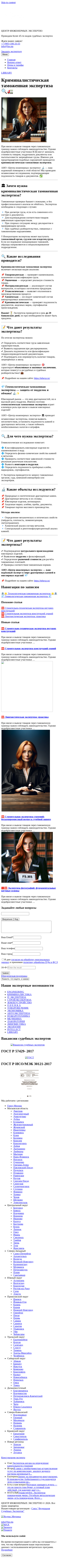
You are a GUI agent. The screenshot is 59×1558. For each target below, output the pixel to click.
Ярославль (18, 1248)
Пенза (16, 1315)
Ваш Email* (7, 937)
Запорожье (18, 1447)
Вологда (17, 1259)
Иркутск (17, 1366)
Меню (5, 54)
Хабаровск (18, 1401)
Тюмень (17, 1350)
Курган (17, 1342)
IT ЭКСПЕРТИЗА (16, 997)
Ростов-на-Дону (21, 1288)
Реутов (16, 1178)
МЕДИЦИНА (14, 1018)
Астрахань (18, 1280)
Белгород (18, 1208)
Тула (15, 1245)
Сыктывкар (19, 1275)
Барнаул (17, 1364)
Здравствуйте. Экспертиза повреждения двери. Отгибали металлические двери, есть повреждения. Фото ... (31, 1495)
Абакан (17, 1361)
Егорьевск (18, 1122)
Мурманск (18, 1267)
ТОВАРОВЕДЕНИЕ (18, 1008)
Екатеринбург (20, 1339)
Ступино (18, 1189)
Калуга (17, 1221)
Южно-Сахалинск (22, 1407)
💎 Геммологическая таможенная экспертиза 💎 (26, 596)
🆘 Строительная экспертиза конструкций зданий (27, 613)
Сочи (16, 1291)
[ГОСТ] (29, 1057)
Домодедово (19, 1116)
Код (16, 919)
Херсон (17, 1444)
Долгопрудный (21, 1114)
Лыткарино (19, 1148)
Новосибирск (20, 1377)
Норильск (18, 1380)
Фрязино (17, 1191)
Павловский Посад (23, 1167)
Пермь (16, 1318)
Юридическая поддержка (14, 976)
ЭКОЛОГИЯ (14, 1026)
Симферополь (20, 1439)
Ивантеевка (19, 1130)
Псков (16, 1272)
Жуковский (19, 1127)
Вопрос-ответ (14, 62)
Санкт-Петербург (22, 1253)
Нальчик (17, 1425)
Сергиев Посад (21, 1181)
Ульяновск (18, 1329)
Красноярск (19, 1372)
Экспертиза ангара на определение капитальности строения (28, 1464)
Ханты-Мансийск (22, 1353)
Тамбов (17, 1240)
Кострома (18, 1224)
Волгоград (18, 1283)
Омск (16, 1382)
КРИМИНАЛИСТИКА (19, 994)
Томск (16, 1385)
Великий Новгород (23, 1261)
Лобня (16, 1146)
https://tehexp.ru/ (42, 378)
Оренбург (18, 1312)
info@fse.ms (7, 46)
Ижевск (17, 1299)
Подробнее (7, 1550)
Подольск (18, 1170)
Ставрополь (19, 1428)
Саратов (17, 1326)
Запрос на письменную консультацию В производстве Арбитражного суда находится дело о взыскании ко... (32, 1479)
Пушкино (18, 1173)
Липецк (17, 1229)
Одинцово (18, 1162)
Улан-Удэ (18, 1398)
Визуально (7, 919)
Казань (16, 1304)
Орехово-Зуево (21, 1165)
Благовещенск (20, 1390)
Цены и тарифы (15, 65)
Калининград (20, 1264)
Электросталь (20, 1202)
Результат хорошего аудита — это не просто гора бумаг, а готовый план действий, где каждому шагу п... (32, 1487)
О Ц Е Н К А (14, 1005)
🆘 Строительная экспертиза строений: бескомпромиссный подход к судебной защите (26, 818)
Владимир (18, 1213)
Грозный (17, 1417)
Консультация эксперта (13, 1457)
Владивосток (20, 1393)
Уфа (15, 1331)
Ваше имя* (7, 943)
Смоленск (18, 1237)
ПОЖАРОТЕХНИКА (18, 1016)
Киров (16, 1307)
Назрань (17, 1423)
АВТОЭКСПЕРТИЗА (18, 1013)
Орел (16, 1232)
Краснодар (18, 1286)
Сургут (17, 1347)
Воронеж (18, 1216)
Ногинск (17, 1159)
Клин (16, 1135)
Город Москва (14, 1105)
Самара (17, 1321)
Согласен (6, 1555)
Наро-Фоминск (21, 1157)
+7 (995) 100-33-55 (10, 43)
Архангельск (20, 1256)
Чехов (16, 1197)
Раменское (18, 1175)
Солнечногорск (21, 1186)
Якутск (17, 1409)
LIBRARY (6, 73)
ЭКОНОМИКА (15, 1010)
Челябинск (18, 1355)
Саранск (17, 1323)
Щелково (18, 1200)
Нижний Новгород (23, 1310)
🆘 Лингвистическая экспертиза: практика (23, 616)
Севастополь (19, 1436)
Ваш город (6, 954)
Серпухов (18, 1183)
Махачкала (18, 1420)
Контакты (12, 67)
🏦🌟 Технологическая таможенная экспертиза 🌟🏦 (29, 593)
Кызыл (16, 1374)
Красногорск (20, 1143)
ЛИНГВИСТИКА (16, 1024)
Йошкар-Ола (19, 1302)
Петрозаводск (20, 1269)
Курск (16, 1226)
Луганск (17, 1452)
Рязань (16, 1234)
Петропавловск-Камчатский (28, 1396)
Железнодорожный (23, 1124)
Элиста (17, 1294)
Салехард (18, 1345)
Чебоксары (19, 1334)
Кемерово (18, 1369)
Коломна (17, 1138)
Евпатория (18, 1433)
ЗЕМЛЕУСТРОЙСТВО (19, 1002)
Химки (17, 1194)
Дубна (16, 1119)
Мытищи (18, 1154)
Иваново (17, 1218)
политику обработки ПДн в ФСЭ (40, 962)
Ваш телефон (8, 948)
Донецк (17, 1450)
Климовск (18, 1132)
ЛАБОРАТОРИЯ (16, 1021)
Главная (11, 59)
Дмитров (18, 1111)
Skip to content (8, 2)
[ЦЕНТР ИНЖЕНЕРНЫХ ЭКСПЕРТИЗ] (13, 25)
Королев (17, 1140)
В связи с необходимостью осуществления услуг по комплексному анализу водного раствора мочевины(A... (32, 1471)
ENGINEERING (15, 992)
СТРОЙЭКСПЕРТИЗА (19, 1000)
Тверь (16, 1243)
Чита (15, 1404)
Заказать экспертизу (11, 51)
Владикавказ (19, 1415)
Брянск (17, 1210)
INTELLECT (14, 1029)
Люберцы (18, 1151)
